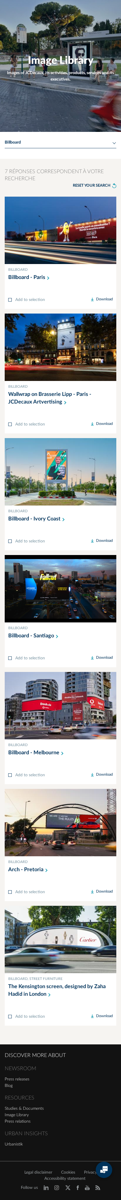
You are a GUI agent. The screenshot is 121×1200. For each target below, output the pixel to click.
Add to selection (30, 300)
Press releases (17, 1079)
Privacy (90, 1172)
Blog (9, 1086)
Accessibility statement (64, 1179)
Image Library (17, 1115)
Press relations (18, 1121)
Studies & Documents (24, 1109)
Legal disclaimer (38, 1172)
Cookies (68, 1172)
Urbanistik (14, 1144)
